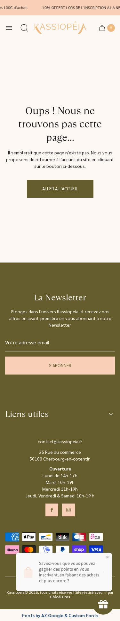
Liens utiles (27, 414)
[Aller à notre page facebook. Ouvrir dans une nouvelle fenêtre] (51, 510)
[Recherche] (24, 28)
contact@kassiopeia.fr (60, 441)
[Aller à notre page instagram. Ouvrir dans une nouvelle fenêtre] (68, 510)
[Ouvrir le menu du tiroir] (9, 28)
